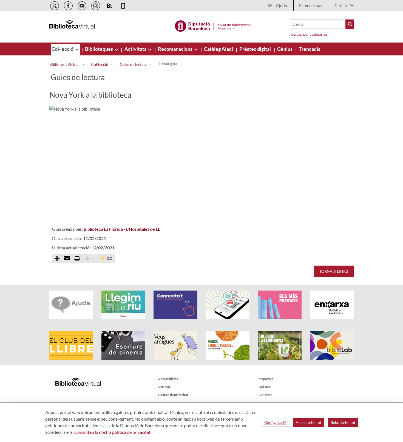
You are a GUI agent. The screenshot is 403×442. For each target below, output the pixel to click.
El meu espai (310, 5)
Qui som (265, 387)
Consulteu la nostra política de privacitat (112, 432)
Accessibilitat (168, 379)
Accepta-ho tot (308, 422)
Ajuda (281, 5)
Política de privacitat (173, 395)
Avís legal (164, 387)
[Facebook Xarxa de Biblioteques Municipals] (68, 5)
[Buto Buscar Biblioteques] (349, 24)
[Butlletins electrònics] (109, 5)
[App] (123, 5)
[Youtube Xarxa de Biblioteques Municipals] (82, 5)
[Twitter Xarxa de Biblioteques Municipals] (55, 5)
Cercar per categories (309, 34)
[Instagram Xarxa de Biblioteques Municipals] (96, 5)
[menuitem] (63, 49)
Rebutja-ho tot (343, 422)
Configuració (275, 422)
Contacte (265, 395)
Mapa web (266, 379)
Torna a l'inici (333, 271)
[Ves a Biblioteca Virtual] (213, 25)
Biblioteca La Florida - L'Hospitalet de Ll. (122, 229)
